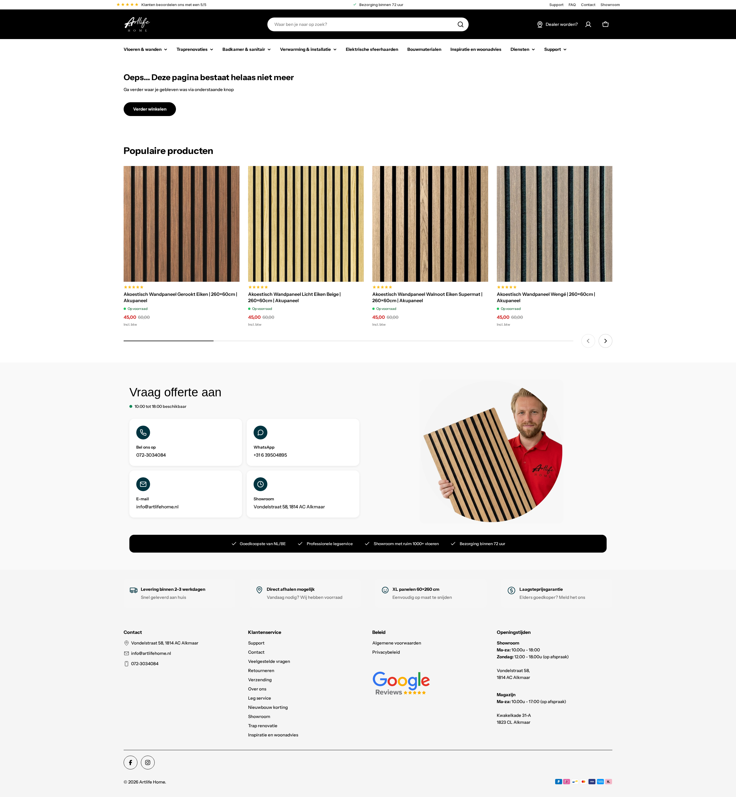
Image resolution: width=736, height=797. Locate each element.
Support (556, 5)
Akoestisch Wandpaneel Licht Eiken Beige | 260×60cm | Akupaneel (294, 297)
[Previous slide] (588, 341)
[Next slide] (605, 341)
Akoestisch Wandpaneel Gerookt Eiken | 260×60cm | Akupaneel (180, 297)
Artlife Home (152, 782)
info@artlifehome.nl (151, 653)
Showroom (610, 5)
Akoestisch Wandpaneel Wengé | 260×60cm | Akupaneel (546, 297)
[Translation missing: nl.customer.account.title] (588, 24)
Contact (588, 5)
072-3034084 (144, 663)
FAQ (572, 5)
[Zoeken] (460, 24)
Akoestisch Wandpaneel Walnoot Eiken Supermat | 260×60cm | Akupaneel (427, 297)
